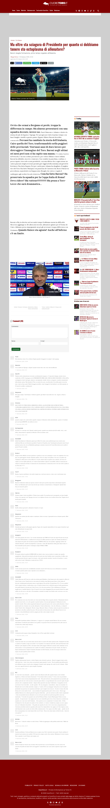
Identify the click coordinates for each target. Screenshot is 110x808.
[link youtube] (85, 10)
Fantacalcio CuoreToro (42, 10)
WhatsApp (27, 63)
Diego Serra (14, 57)
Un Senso (19, 40)
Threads (44, 63)
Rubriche (23, 10)
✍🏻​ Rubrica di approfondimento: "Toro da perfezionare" (89, 282)
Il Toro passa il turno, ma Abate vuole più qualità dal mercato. (89, 292)
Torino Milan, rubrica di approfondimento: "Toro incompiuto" (87, 238)
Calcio (51, 10)
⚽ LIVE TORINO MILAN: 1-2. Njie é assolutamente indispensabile (89, 270)
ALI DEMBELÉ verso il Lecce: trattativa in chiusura (87, 332)
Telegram (36, 63)
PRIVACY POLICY (39, 785)
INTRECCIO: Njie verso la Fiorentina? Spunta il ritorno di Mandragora (89, 318)
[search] (98, 10)
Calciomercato (31, 10)
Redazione (57, 10)
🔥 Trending (77, 118)
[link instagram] (82, 10)
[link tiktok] (90, 10)
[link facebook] (79, 10)
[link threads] (93, 10)
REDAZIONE (73, 785)
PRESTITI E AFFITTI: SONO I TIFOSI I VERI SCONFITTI (89, 220)
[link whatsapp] (87, 10)
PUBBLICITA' (28, 785)
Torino (18, 10)
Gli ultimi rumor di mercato (81, 301)
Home (13, 10)
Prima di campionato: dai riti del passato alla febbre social (89, 228)
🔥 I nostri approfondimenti (82, 215)
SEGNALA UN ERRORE (62, 785)
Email (51, 63)
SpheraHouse (58, 804)
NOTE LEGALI (49, 785)
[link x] (76, 10)
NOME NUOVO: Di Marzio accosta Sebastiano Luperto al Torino (89, 306)
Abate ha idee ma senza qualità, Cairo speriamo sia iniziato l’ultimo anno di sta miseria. (90, 251)
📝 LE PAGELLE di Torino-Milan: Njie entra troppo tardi (89, 260)
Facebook (19, 63)
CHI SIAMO (81, 785)
